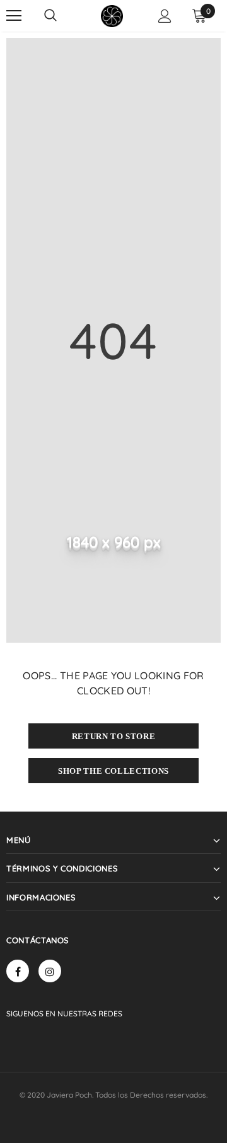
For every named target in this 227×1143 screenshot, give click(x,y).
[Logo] (112, 16)
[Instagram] (49, 971)
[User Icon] (165, 16)
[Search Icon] (50, 15)
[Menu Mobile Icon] (13, 15)
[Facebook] (17, 971)
